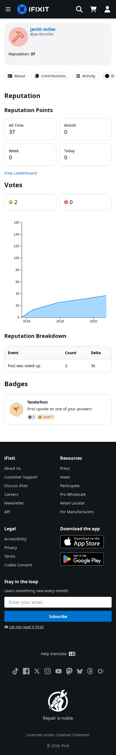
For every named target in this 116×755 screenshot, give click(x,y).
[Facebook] (26, 671)
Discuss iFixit (16, 485)
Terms (9, 556)
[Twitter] (37, 671)
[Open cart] (93, 9)
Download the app (80, 529)
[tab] (16, 76)
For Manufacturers (77, 511)
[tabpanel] (58, 257)
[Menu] (8, 9)
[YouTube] (58, 671)
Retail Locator (72, 503)
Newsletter (14, 503)
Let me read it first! (26, 626)
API (7, 511)
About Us (12, 468)
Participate (70, 485)
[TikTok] (15, 671)
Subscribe (58, 616)
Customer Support (20, 477)
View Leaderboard (20, 173)
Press (65, 468)
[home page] (33, 9)
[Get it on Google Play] (82, 559)
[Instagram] (48, 671)
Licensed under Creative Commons (58, 734)
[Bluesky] (80, 671)
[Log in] (107, 9)
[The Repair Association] (101, 671)
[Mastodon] (69, 671)
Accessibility (15, 538)
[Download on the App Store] (82, 541)
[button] (79, 9)
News (65, 477)
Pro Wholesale (73, 494)
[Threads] (90, 671)
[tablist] (58, 76)
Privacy (10, 547)
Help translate (54, 653)
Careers (11, 494)
